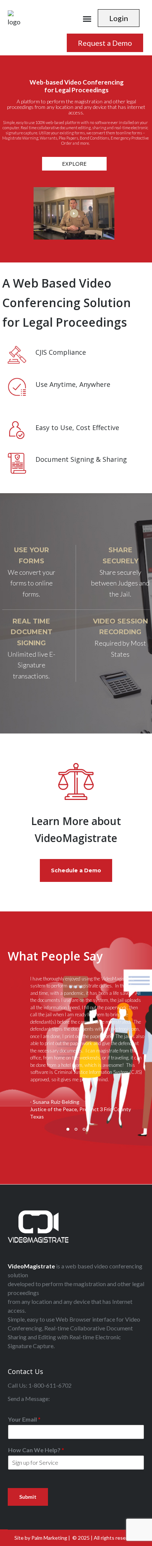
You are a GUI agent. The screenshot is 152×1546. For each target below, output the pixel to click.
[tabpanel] (76, 1053)
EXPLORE (74, 163)
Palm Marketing (49, 1538)
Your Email (24, 1419)
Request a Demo (105, 42)
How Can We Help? (36, 1449)
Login (118, 18)
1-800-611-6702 (50, 1385)
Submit (28, 1497)
